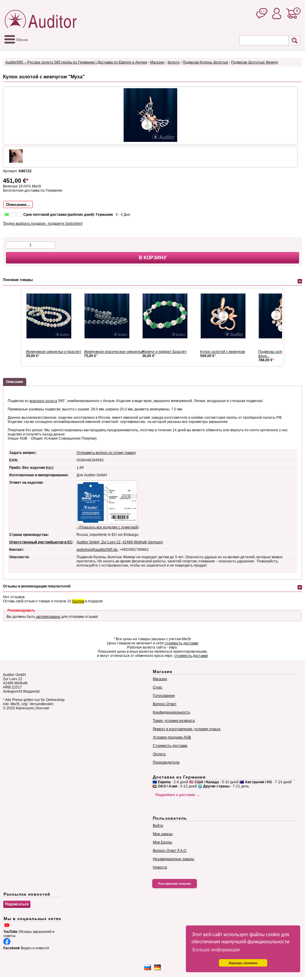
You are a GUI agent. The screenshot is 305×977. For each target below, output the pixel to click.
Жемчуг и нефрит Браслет (164, 352)
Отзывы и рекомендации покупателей (36, 586)
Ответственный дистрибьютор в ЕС (40, 542)
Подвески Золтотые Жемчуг (254, 62)
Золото (173, 62)
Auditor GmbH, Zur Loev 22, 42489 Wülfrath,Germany (120, 542)
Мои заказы (163, 834)
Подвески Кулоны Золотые (205, 62)
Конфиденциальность (171, 712)
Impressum (25, 708)
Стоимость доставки (170, 746)
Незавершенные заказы (173, 859)
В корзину (152, 257)
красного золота (43, 401)
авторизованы (48, 617)
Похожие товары (18, 280)
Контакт (43, 708)
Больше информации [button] (216, 949)
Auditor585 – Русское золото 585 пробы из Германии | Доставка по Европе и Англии (76, 62)
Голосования (164, 696)
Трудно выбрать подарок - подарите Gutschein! (43, 223)
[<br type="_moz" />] (225, 316)
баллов (78, 601)
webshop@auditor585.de (97, 550)
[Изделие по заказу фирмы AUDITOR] (51, 316)
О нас (157, 687)
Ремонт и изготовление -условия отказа (186, 729)
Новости (160, 867)
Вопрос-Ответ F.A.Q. (170, 851)
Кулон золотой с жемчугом (222, 352)
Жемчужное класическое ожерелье (113, 352)
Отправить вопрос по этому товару (106, 453)
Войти (158, 826)
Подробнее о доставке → (177, 795)
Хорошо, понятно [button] (243, 963)
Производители (166, 762)
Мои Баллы (162, 842)
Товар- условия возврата (174, 721)
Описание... (18, 204)
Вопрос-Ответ (165, 704)
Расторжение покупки (174, 883)
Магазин (157, 62)
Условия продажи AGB (172, 737)
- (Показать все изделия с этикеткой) (108, 527)
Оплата (159, 754)
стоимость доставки (181, 643)
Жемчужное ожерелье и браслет (53, 352)
